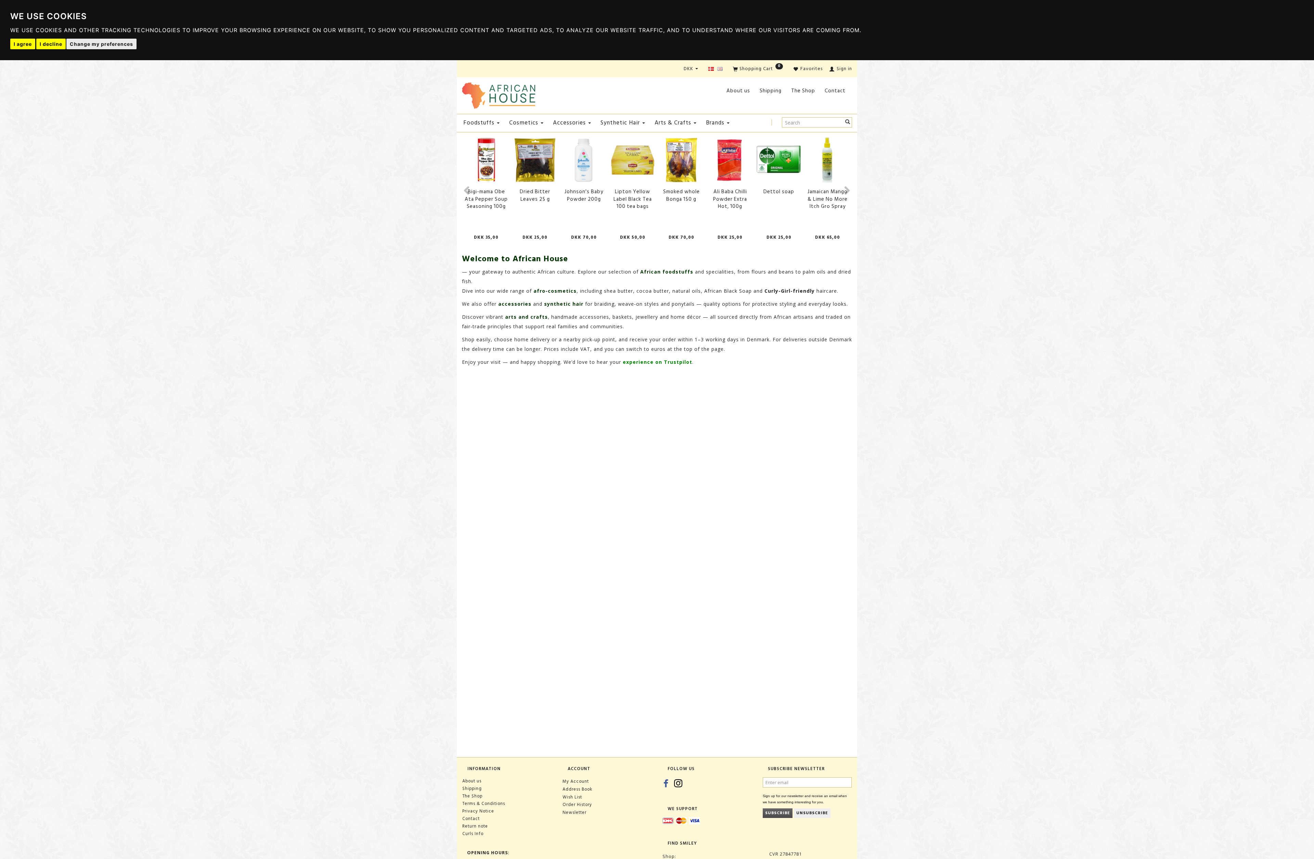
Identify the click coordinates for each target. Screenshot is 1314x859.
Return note (475, 826)
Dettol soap (778, 191)
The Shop (803, 91)
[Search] (847, 122)
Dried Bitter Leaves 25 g (535, 195)
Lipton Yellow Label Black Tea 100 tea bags (633, 199)
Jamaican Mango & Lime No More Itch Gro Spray (828, 199)
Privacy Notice (478, 811)
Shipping (771, 91)
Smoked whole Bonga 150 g (681, 195)
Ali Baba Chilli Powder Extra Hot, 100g (730, 199)
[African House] (498, 94)
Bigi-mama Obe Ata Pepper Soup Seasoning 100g (486, 199)
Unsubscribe (812, 813)
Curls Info (473, 833)
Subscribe (777, 813)
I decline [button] (51, 44)
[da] (711, 69)
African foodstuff (665, 271)
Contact (835, 91)
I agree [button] (23, 44)
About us (738, 91)
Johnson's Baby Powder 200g (584, 195)
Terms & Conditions (483, 803)
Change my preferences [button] (101, 44)
